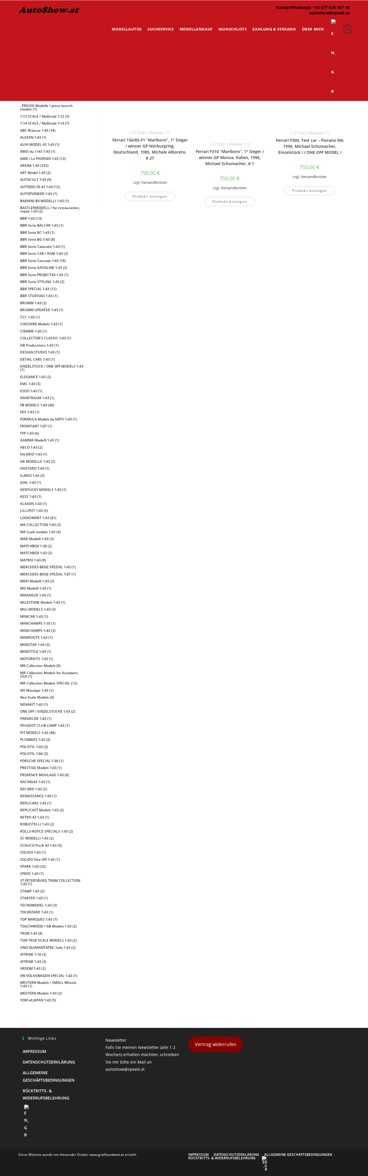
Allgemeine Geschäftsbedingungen (298, 1154)
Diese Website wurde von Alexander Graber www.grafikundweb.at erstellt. (77, 1154)
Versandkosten (154, 182)
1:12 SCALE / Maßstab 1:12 (150, 132)
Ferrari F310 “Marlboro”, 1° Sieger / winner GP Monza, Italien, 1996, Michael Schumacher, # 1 (230, 157)
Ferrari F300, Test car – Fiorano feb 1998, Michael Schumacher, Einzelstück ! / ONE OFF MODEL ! (310, 146)
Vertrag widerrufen (215, 1044)
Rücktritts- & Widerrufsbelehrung (222, 1158)
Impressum (34, 1051)
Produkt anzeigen (150, 196)
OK (345, 20)
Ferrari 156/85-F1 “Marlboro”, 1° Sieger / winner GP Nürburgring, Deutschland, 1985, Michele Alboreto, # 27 (150, 149)
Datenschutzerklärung (49, 1062)
